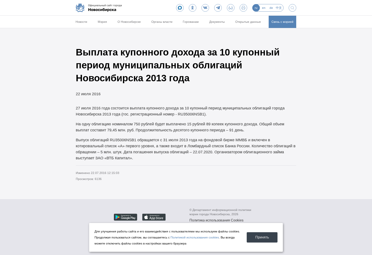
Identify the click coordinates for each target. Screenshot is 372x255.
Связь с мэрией (282, 21)
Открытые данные (248, 21)
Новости (81, 21)
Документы (217, 21)
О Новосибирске (129, 21)
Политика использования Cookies (216, 220)
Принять (262, 237)
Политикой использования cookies (194, 237)
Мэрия (102, 21)
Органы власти (161, 21)
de (271, 7)
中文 (279, 7)
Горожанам (191, 21)
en (263, 7)
